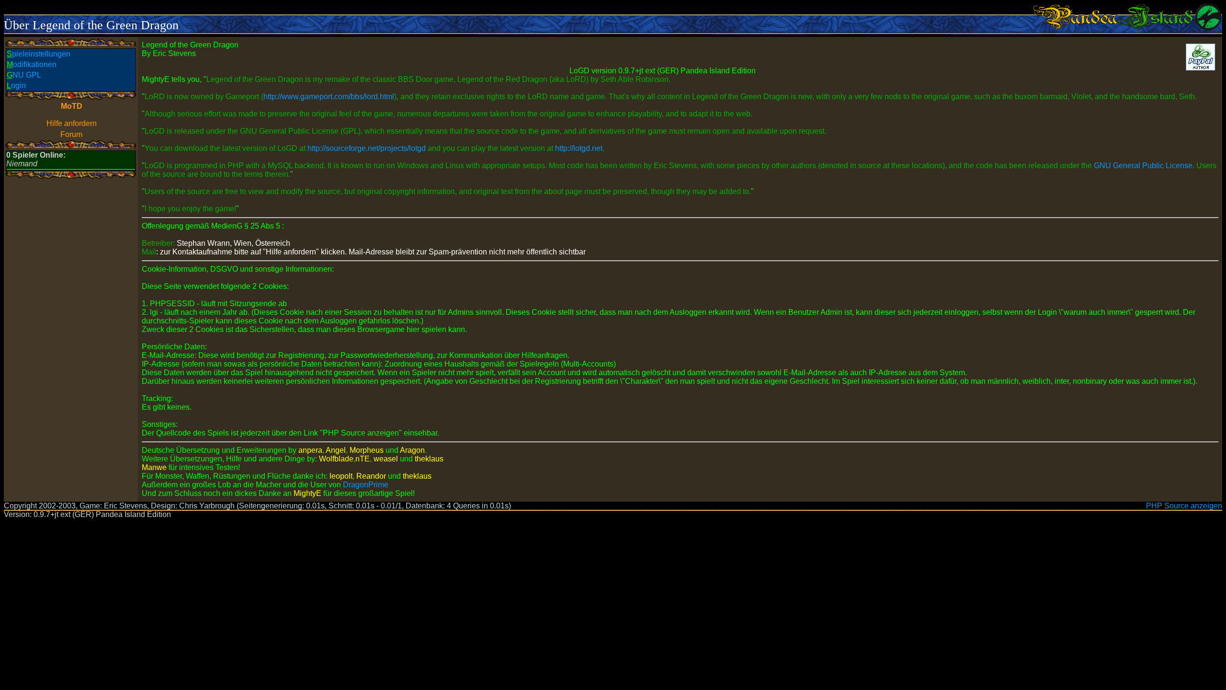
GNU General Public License (1143, 165)
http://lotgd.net (578, 148)
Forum (71, 134)
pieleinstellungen (38, 54)
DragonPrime (365, 485)
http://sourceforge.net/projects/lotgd (366, 148)
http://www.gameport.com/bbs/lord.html (328, 96)
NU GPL (24, 75)
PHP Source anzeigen (1184, 506)
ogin (16, 85)
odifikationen (32, 64)
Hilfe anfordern (71, 123)
